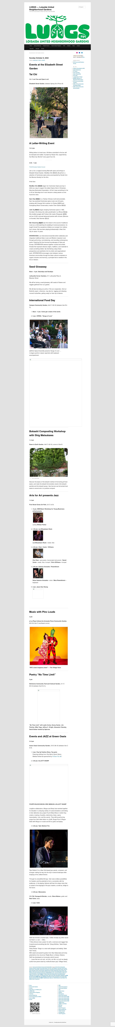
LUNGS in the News (62, 1003)
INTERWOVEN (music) (50, 973)
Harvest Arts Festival (37, 967)
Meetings (60, 1005)
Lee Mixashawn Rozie (44, 975)
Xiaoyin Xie (37, 979)
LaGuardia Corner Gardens (34, 975)
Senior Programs (62, 1008)
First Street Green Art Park (49, 971)
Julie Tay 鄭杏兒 (40, 974)
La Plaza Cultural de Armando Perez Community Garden (54, 974)
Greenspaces (61, 993)
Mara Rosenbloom (57, 975)
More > (83, 57)
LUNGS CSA (31, 991)
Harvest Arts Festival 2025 (63, 1000)
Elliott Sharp (56, 970)
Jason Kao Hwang (58, 973)
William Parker (32, 979)
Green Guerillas (76, 72)
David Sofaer (37, 969)
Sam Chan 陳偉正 (39, 977)
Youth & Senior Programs (56, 45)
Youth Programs (61, 1013)
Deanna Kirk (42, 969)
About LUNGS (32, 998)
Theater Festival (46, 45)
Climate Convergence (62, 986)
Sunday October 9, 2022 (39, 58)
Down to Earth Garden (40, 970)
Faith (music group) (36, 971)
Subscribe (31, 48)
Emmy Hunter (61, 970)
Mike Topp (41, 976)
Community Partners (62, 988)
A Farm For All (57, 756)
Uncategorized (61, 1012)
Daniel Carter (31, 969)
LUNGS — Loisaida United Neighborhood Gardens (41, 8)
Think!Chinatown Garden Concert (37, 167)
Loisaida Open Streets (77, 76)
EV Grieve (75, 71)
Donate (42, 48)
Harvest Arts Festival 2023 (63, 998)
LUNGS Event (61, 1002)
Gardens (68, 45)
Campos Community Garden (41, 968)
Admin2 (43, 60)
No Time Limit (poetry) (56, 976)
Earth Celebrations (77, 69)
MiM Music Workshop (47, 976)
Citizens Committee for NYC (79, 68)
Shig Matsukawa (46, 977)
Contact (78, 45)
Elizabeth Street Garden (49, 970)
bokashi (34, 968)
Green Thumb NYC (77, 74)
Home (31, 45)
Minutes (60, 1006)
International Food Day (41, 973)
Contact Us (51, 1022)
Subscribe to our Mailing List (35, 989)
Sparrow (51, 977)
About (73, 45)
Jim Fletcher (34, 974)
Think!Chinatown (57, 977)
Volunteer (37, 48)
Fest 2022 (42, 971)
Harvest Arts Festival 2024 (63, 999)
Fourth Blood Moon (58, 971)
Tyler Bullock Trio (63, 977)
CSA (64, 45)
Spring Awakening (37, 45)
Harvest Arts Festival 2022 (46, 967)
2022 (59, 985)
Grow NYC (75, 75)
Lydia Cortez (51, 975)
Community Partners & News (35, 996)
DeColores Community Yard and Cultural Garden (54, 969)
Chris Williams (54, 968)
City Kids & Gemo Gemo (62, 968)
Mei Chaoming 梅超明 (34, 976)
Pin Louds (62, 976)
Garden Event (61, 991)
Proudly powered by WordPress (60, 1022)
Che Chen (49, 968)
